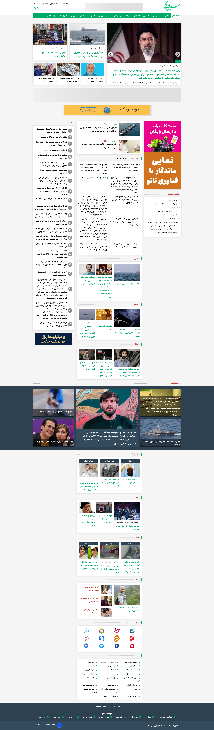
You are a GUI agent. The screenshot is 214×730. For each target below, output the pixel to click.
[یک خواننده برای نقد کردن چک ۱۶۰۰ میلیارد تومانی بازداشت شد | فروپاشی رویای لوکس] (130, 552)
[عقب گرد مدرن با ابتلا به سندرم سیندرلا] (106, 601)
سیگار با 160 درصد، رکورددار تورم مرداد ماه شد (51, 200)
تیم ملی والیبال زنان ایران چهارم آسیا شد (128, 528)
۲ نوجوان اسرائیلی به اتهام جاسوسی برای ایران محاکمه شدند (52, 274)
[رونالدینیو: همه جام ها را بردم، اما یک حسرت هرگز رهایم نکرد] (87, 507)
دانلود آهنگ (90, 678)
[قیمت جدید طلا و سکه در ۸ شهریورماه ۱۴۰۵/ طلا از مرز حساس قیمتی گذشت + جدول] (104, 314)
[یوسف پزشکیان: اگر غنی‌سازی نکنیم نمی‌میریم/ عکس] (87, 269)
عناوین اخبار (165, 15)
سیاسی (155, 15)
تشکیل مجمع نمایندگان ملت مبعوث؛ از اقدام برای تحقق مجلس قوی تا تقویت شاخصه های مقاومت (51, 254)
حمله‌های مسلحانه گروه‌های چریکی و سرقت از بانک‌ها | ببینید (109, 482)
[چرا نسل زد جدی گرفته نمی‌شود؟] (106, 612)
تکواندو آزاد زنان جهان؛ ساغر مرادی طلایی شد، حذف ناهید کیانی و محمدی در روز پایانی (52, 191)
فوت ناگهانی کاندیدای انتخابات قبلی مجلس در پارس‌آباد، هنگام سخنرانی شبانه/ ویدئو (94, 80)
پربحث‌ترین (121, 158)
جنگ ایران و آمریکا (165, 717)
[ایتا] (117, 641)
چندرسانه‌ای (175, 383)
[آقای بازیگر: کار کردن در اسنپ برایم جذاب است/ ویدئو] (87, 354)
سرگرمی (74, 15)
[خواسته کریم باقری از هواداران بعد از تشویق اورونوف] (104, 507)
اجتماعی (137, 15)
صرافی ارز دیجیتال (110, 696)
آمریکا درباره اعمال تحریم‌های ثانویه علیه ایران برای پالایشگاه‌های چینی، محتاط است (51, 208)
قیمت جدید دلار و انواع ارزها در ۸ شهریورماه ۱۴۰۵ (69, 80)
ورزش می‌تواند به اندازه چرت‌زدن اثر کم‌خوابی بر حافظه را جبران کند (53, 324)
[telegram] (86, 633)
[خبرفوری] (166, 6)
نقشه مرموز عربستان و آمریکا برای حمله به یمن (45, 80)
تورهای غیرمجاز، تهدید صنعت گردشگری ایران (129, 609)
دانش (108, 15)
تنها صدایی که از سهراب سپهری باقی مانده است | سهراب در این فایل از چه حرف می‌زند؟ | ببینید (128, 372)
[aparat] (117, 633)
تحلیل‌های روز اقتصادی (108, 662)
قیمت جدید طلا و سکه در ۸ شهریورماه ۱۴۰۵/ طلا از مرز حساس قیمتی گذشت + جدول (51, 230)
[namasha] (132, 648)
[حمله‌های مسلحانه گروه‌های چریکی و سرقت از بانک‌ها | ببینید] (109, 470)
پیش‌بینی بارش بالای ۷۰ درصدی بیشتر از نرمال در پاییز (110, 569)
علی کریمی (72, 717)
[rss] (37, 8)
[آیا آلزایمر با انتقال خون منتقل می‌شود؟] (130, 470)
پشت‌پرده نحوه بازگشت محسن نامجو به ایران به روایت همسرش (99, 146)
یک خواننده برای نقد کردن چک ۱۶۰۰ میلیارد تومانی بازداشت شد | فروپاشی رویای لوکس (51, 215)
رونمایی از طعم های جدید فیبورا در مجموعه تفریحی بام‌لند (51, 223)
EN (64, 3)
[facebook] (117, 648)
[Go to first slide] (110, 54)
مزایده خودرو (111, 678)
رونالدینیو (42, 717)
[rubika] (101, 633)
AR (67, 3)
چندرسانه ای (50, 15)
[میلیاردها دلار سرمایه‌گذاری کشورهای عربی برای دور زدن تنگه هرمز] (87, 314)
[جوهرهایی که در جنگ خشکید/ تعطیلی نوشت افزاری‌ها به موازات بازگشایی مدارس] (50, 34)
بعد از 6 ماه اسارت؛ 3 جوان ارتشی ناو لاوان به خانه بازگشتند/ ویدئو (162, 443)
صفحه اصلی (176, 15)
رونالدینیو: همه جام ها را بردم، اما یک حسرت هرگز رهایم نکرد (87, 520)
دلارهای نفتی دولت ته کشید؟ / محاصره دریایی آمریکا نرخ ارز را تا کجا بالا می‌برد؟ (98, 129)
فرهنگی (83, 15)
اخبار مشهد (91, 662)
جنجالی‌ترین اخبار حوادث (129, 666)
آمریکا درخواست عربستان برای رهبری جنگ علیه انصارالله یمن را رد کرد (51, 144)
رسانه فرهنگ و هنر (131, 662)
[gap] (86, 648)
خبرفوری (157, 725)
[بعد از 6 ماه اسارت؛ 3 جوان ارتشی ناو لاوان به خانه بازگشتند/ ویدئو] (160, 432)
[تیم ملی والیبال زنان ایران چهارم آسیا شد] (127, 511)
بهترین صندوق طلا (131, 696)
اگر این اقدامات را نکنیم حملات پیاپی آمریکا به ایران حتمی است (163, 213)
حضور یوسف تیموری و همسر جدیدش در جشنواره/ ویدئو (55, 443)
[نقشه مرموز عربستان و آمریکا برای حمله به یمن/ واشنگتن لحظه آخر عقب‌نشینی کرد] (45, 69)
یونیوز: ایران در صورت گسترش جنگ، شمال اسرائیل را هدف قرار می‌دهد (51, 131)
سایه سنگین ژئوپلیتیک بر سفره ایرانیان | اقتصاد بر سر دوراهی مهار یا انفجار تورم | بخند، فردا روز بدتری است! (92, 247)
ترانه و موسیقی (90, 666)
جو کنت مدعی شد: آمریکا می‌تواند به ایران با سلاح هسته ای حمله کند (124, 245)
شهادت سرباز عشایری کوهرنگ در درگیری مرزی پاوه (52, 157)
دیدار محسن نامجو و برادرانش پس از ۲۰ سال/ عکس (52, 172)
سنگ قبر (113, 674)
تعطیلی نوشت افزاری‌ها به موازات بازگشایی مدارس (52, 54)
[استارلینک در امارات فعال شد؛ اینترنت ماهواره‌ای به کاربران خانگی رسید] (127, 318)
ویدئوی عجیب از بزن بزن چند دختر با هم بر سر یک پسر (54, 413)
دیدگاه (137, 579)
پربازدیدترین (134, 158)
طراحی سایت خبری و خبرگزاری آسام (44, 725)
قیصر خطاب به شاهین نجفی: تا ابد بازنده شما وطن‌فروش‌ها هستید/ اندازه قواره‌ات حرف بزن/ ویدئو (104, 369)
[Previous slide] (177, 54)
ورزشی (100, 15)
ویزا (136, 689)
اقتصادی (146, 15)
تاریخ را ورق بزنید (88, 669)
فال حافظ (134, 717)
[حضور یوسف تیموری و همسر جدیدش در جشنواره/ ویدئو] (53, 432)
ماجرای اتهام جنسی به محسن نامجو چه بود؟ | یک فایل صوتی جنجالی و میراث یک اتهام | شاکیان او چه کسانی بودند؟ (145, 69)
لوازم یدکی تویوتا (88, 685)
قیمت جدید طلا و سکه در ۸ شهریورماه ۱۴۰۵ (105, 326)
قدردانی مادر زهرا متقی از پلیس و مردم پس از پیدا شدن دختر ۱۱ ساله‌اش (88, 565)
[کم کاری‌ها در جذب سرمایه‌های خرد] (106, 589)
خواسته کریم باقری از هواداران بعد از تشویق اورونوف (104, 519)
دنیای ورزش (112, 666)
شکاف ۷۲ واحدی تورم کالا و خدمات (54, 137)
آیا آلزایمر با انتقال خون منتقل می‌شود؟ (131, 481)
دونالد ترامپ (104, 717)
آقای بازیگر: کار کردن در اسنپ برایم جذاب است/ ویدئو (87, 365)
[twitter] (101, 648)
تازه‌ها (70, 122)
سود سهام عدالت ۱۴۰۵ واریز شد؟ (94, 177)
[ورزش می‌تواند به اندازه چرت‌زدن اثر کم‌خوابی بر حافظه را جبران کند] (88, 470)
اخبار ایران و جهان (132, 669)
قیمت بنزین (87, 717)
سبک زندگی (118, 15)
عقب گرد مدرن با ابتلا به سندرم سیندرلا (90, 600)
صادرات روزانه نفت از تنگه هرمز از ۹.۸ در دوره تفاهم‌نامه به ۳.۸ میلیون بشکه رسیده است (51, 264)
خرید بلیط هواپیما (88, 674)
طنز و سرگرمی (109, 461)
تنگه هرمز (119, 717)
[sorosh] (101, 641)
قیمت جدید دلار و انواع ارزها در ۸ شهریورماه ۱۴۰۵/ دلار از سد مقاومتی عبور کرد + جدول (125, 200)
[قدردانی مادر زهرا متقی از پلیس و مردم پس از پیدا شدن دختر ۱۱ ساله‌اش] (88, 552)
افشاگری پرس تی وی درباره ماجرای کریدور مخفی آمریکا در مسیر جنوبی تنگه (88, 54)
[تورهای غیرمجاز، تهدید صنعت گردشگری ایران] (127, 595)
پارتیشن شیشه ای (131, 685)
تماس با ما (107, 706)
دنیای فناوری (112, 669)
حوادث (128, 15)
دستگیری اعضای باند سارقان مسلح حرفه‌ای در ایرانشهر (51, 245)
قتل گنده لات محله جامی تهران (55, 150)
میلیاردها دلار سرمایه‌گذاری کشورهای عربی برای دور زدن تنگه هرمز (87, 331)
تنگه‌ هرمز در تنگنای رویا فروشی (128, 284)
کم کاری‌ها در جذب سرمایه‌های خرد (92, 589)
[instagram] (86, 641)
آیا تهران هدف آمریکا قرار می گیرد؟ (166, 203)
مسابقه (98, 706)
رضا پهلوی (56, 717)
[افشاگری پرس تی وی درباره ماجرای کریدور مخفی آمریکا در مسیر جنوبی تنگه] (87, 34)
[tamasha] (132, 641)
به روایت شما (63, 15)
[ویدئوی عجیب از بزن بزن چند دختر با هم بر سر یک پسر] (53, 402)
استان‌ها (92, 15)
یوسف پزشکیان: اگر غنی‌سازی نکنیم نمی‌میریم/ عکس (88, 280)
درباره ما (117, 706)
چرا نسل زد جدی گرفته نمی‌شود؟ (90, 611)
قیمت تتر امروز (132, 674)
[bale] (132, 633)
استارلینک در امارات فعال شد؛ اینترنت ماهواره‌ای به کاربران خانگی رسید (127, 332)
